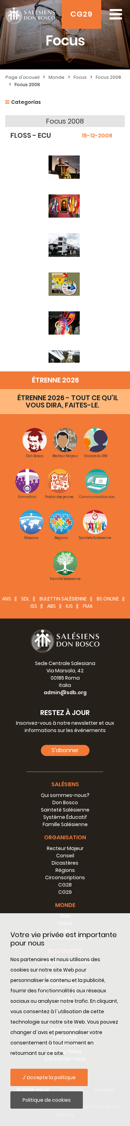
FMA (88, 606)
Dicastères (65, 862)
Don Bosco (65, 802)
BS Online (108, 598)
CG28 (65, 884)
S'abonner (65, 750)
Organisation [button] (65, 837)
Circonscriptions (65, 877)
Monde (56, 77)
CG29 (81, 14)
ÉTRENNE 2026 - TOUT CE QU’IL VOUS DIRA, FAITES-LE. (67, 401)
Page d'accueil (23, 77)
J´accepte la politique (49, 1077)
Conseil (65, 855)
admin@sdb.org (65, 692)
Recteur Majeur (65, 848)
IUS (69, 606)
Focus (80, 77)
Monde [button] (65, 905)
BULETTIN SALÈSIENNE (63, 598)
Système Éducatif (65, 817)
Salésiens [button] (65, 784)
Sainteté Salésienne (65, 809)
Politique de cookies (47, 1099)
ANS (6, 598)
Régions (65, 870)
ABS (51, 606)
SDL (25, 598)
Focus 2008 (108, 77)
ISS (34, 606)
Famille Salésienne (65, 824)
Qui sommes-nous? (65, 795)
